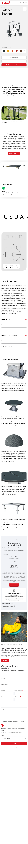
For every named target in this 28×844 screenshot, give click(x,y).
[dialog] (14, 422)
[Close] (25, 724)
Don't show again (14, 747)
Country (2, 735)
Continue (14, 743)
